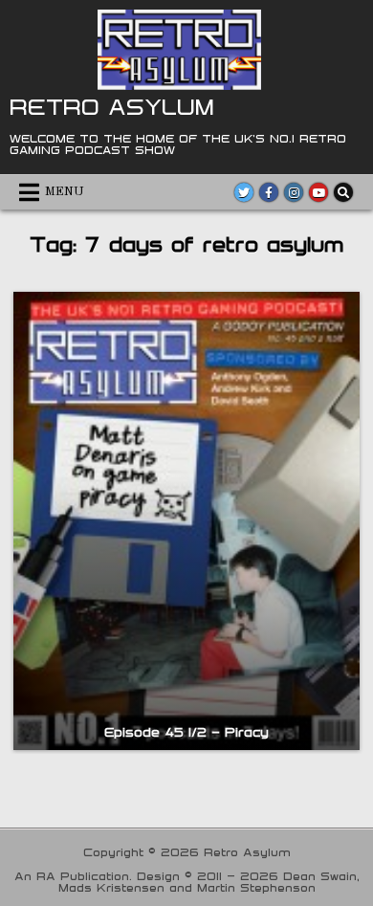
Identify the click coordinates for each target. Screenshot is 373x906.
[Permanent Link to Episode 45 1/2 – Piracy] (187, 521)
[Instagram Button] (293, 192)
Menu (64, 192)
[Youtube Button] (318, 192)
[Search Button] (343, 192)
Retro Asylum (112, 106)
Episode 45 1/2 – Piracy (186, 732)
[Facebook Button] (268, 192)
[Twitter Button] (243, 192)
